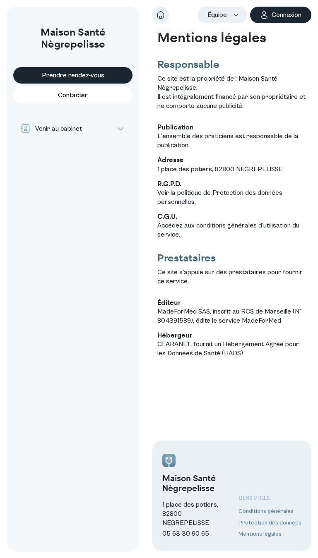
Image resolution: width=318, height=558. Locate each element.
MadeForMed (261, 320)
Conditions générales (266, 511)
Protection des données (269, 523)
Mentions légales (260, 534)
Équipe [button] (217, 15)
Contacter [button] (73, 95)
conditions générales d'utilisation (243, 225)
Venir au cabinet (58, 128)
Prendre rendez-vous (73, 75)
